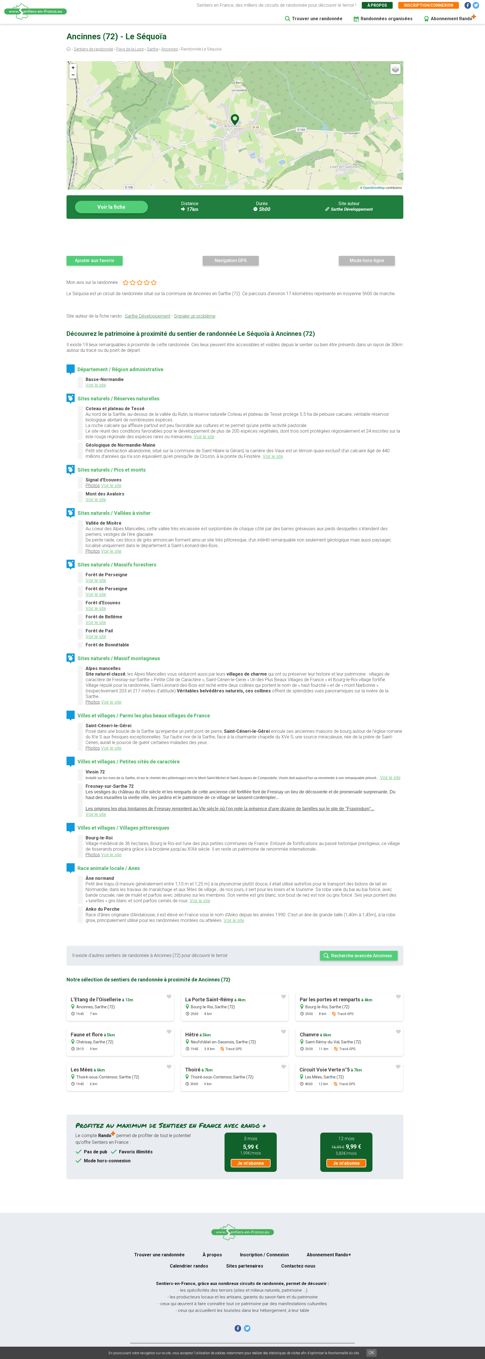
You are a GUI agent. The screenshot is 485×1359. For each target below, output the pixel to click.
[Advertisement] (235, 237)
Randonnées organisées (387, 18)
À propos (377, 5)
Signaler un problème (195, 316)
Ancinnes (169, 49)
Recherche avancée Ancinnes (361, 955)
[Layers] (395, 69)
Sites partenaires (244, 1266)
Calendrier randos (189, 1266)
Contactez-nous (298, 1266)
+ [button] (73, 67)
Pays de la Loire (130, 49)
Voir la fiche (111, 207)
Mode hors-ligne (367, 260)
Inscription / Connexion (264, 1254)
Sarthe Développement (352, 209)
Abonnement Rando (451, 18)
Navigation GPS (231, 260)
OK (371, 1352)
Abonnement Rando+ (329, 1254)
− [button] (73, 75)
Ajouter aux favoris (94, 260)
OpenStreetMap (374, 187)
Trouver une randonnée (317, 18)
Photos (93, 485)
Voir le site (96, 385)
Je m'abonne (250, 1163)
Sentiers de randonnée (93, 49)
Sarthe (152, 49)
